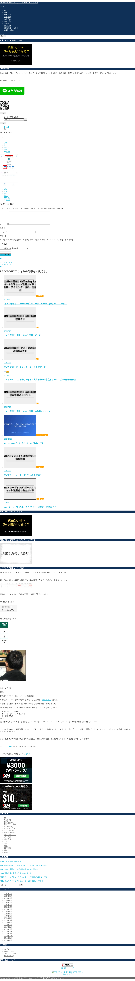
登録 (6, 852)
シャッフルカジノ (11, 832)
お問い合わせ (9, 30)
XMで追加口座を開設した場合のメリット (15, 873)
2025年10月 (8, 896)
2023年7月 (8, 909)
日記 (6, 850)
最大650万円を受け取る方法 (10, 861)
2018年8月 (8, 940)
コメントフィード (11, 954)
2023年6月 (8, 911)
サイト (2, 236)
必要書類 (7, 17)
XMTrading (8, 826)
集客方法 (7, 12)
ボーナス (7, 23)
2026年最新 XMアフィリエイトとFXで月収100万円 (19, 3)
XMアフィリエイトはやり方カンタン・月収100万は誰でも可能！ (24, 877)
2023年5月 (8, 914)
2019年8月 (8, 922)
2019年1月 (8, 929)
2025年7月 (8, 902)
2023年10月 (8, 907)
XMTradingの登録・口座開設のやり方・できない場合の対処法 (23, 865)
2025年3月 (8, 905)
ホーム (6, 10)
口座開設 (7, 15)
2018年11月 (8, 933)
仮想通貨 (7, 839)
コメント (4, 224)
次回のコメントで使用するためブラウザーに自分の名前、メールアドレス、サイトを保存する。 (39, 240)
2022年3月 (8, 916)
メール (3, 232)
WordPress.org (9, 956)
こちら (9, 746)
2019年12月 (8, 920)
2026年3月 (8, 894)
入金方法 (7, 19)
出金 (6, 846)
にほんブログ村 (67, 974)
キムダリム (46, 700)
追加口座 (7, 26)
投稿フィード (9, 951)
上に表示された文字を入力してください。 (16, 248)
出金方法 (7, 21)
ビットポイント (10, 835)
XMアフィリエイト (11, 828)
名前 (2, 228)
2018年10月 (8, 936)
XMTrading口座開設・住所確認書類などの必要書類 (19, 869)
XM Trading (8, 822)
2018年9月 (8, 938)
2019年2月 (8, 927)
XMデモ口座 (9, 830)
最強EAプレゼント (11, 28)
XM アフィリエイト (11, 824)
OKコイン (8, 820)
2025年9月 (8, 898)
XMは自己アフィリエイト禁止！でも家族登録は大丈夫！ (21, 881)
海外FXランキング (67, 968)
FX (5, 818)
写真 (6, 844)
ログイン (7, 949)
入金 (6, 841)
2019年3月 (8, 925)
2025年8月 (8, 900)
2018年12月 (8, 931)
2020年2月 (8, 918)
